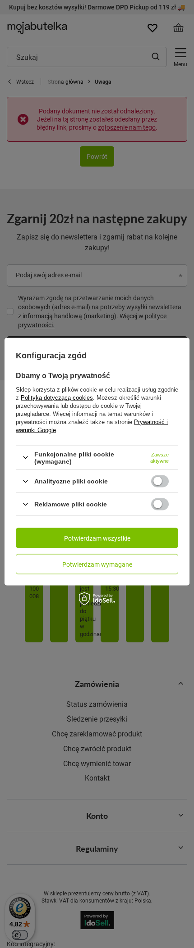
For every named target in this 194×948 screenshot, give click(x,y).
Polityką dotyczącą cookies (57, 397)
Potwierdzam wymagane (97, 564)
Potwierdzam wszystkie (97, 537)
